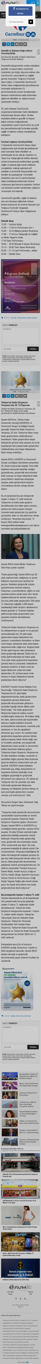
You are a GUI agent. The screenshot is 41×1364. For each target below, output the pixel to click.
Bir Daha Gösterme (16, 22)
